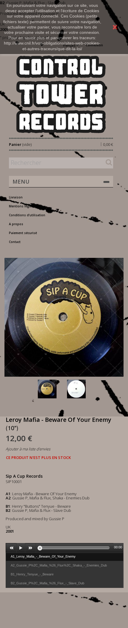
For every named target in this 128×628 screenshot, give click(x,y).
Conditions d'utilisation (27, 215)
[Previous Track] (11, 548)
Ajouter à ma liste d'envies (28, 449)
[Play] (20, 548)
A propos (16, 224)
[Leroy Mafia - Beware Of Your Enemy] (51, 389)
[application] (65, 548)
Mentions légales (22, 206)
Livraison (16, 197)
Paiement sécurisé (23, 233)
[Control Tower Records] (61, 94)
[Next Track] (30, 548)
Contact (15, 242)
